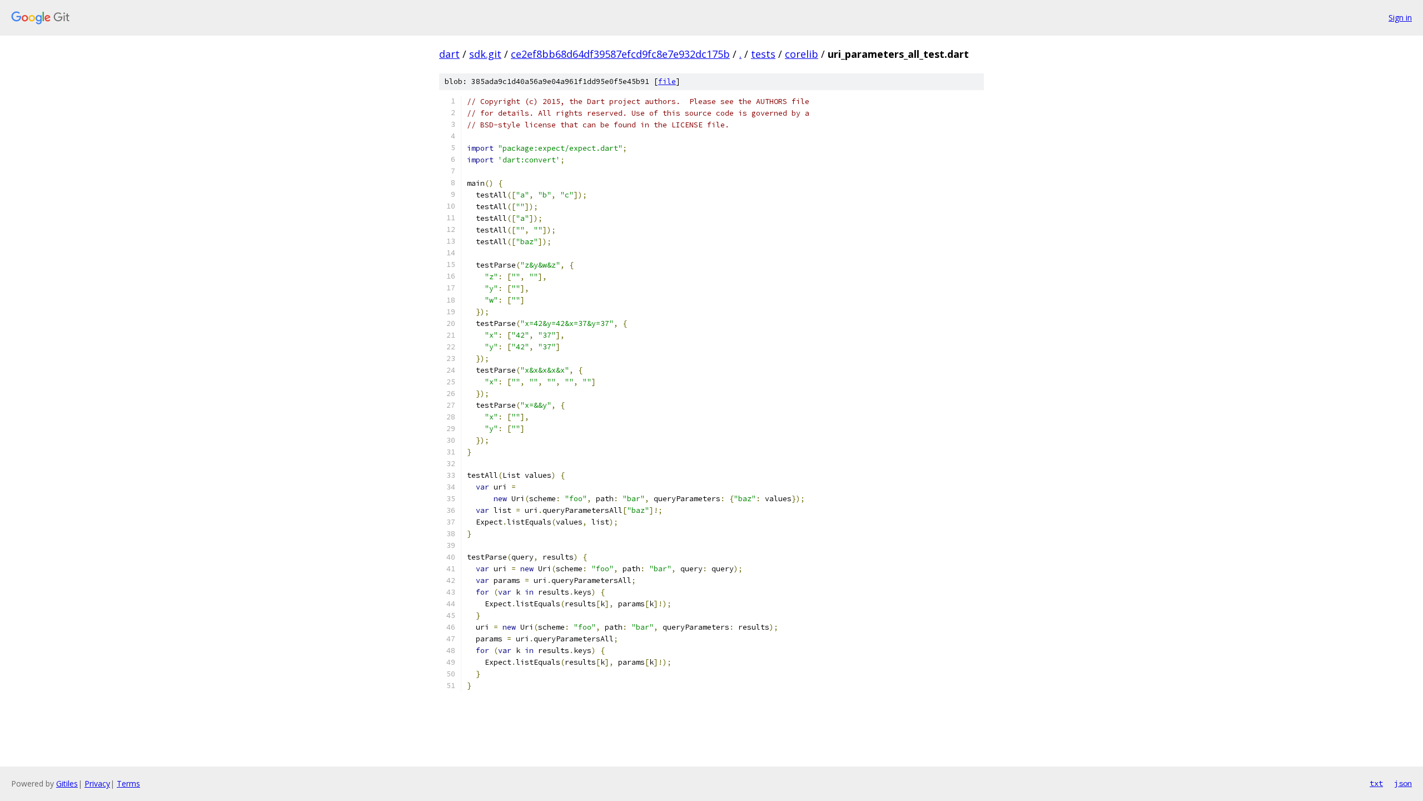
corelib (801, 54)
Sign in (1400, 17)
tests (763, 54)
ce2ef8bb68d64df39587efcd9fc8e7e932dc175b (620, 54)
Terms (128, 783)
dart (449, 54)
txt (1376, 783)
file (667, 81)
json (1403, 783)
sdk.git (485, 54)
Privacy (97, 783)
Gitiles (67, 783)
